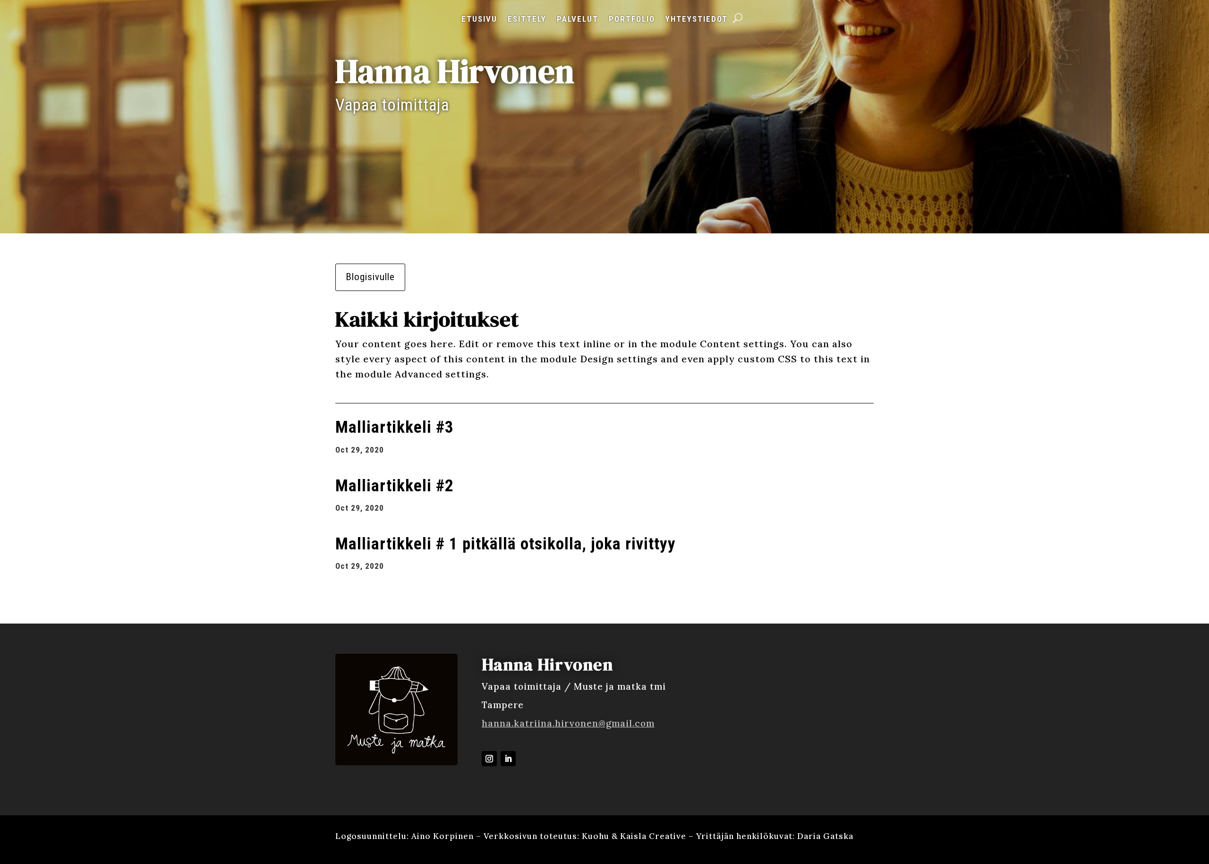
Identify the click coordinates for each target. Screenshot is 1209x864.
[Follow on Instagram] (489, 758)
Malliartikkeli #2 (394, 486)
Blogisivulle (370, 276)
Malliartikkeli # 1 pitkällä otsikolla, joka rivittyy (505, 544)
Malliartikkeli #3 (394, 427)
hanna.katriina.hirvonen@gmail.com (568, 723)
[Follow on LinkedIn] (508, 758)
